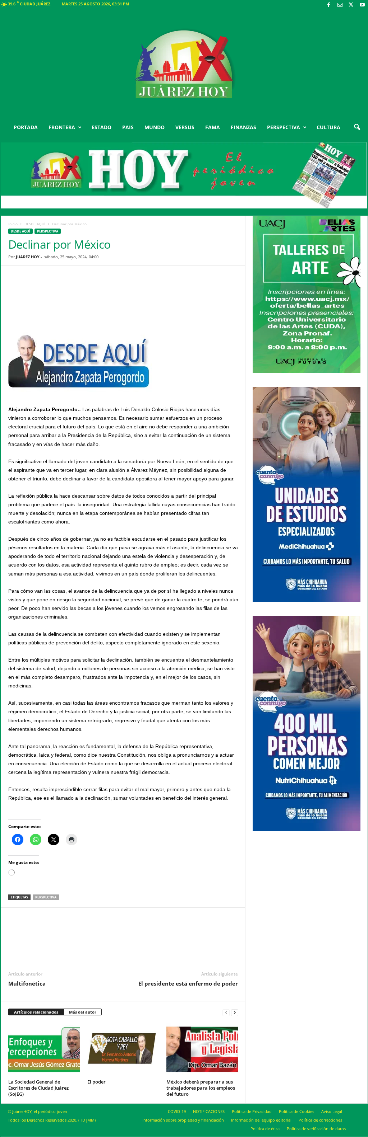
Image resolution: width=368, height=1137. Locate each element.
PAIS (128, 127)
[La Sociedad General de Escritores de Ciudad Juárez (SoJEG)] (44, 1050)
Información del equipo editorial (261, 1120)
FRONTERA (62, 127)
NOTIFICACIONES (209, 1111)
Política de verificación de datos (316, 1128)
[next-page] (234, 1012)
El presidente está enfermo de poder (188, 983)
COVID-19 (177, 1111)
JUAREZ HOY (28, 256)
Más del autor (82, 1012)
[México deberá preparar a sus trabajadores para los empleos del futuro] (202, 1050)
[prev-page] (226, 1012)
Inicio (13, 223)
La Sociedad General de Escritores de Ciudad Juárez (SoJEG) (38, 1088)
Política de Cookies (296, 1111)
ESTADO (101, 127)
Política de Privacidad (252, 1111)
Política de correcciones (320, 1120)
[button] (357, 127)
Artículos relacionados (36, 1012)
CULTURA (328, 127)
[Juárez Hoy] (184, 64)
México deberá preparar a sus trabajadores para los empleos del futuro (200, 1088)
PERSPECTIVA (283, 127)
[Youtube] (362, 5)
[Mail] (340, 5)
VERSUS (184, 127)
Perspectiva (47, 231)
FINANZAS (243, 127)
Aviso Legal (331, 1111)
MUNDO (154, 127)
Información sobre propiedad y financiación (183, 1120)
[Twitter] (351, 5)
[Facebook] (329, 5)
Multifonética (27, 983)
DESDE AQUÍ (34, 223)
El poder (96, 1082)
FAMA (212, 127)
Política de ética (265, 1128)
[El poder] (123, 1050)
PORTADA (26, 127)
